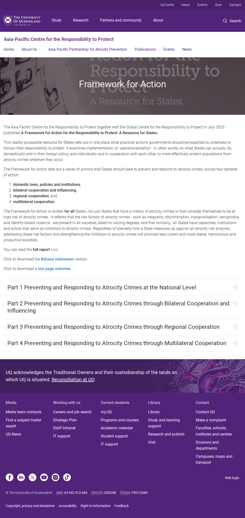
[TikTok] (67, 477)
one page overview (54, 268)
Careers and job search (72, 412)
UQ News (13, 434)
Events (202, 5)
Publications (145, 49)
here (54, 249)
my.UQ (106, 412)
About (158, 20)
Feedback (121, 506)
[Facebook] (9, 477)
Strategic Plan (65, 420)
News (185, 5)
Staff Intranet (64, 428)
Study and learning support (164, 423)
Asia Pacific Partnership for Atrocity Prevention (87, 49)
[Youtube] (44, 477)
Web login (232, 478)
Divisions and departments (207, 445)
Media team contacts (23, 412)
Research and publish (166, 434)
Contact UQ (205, 412)
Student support (114, 436)
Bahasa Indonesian (57, 259)
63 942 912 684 (75, 493)
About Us (29, 49)
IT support (61, 436)
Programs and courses (120, 420)
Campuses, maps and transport (214, 459)
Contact (235, 5)
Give (218, 5)
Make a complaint (211, 420)
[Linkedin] (21, 477)
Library (154, 412)
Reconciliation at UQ (73, 379)
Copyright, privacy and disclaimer (30, 506)
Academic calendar (117, 428)
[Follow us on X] (32, 477)
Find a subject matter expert (23, 423)
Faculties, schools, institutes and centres (214, 431)
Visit (152, 442)
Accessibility (68, 506)
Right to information (96, 506)
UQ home (167, 5)
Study (56, 20)
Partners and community (121, 20)
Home (9, 49)
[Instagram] (55, 477)
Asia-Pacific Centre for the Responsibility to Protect (59, 39)
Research (81, 20)
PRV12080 (140, 493)
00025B (110, 493)
